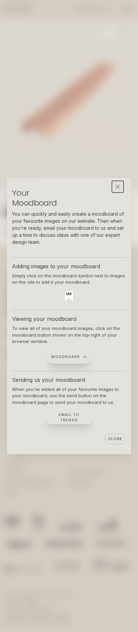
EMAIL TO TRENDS (69, 417)
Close (115, 439)
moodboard (65, 356)
